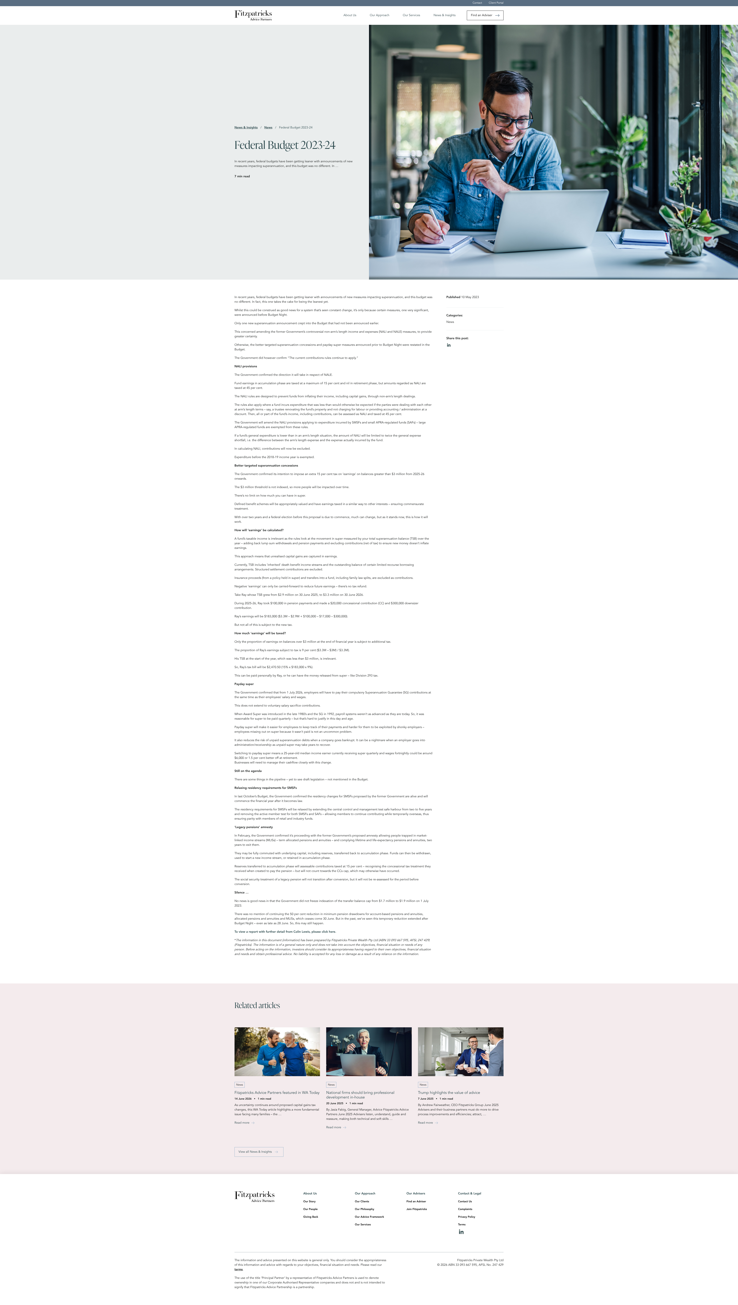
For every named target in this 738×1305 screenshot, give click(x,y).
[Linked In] (481, 1232)
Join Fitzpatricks (416, 1209)
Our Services (411, 15)
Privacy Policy (466, 1217)
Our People (310, 1209)
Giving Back (310, 1217)
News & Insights (444, 15)
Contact (477, 3)
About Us (349, 15)
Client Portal (496, 3)
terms (238, 1269)
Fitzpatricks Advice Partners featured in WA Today (277, 1093)
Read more (241, 1122)
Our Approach (379, 15)
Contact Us (465, 1201)
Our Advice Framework (369, 1217)
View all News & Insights (255, 1151)
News (268, 127)
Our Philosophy (364, 1209)
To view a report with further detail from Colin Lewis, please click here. (285, 931)
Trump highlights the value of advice (449, 1093)
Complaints (465, 1209)
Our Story (309, 1201)
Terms (462, 1224)
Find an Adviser (481, 15)
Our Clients (362, 1201)
